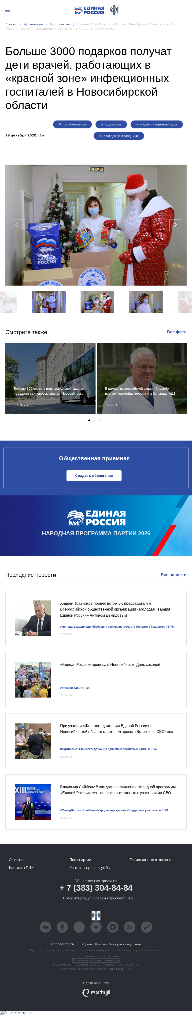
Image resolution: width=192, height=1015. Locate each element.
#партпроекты (70, 749)
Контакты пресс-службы (89, 868)
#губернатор (139, 626)
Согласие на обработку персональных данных (96, 968)
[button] (69, 319)
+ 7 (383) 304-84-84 (96, 888)
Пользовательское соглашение (96, 956)
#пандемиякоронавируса (157, 124)
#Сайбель (89, 810)
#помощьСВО (137, 749)
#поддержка (111, 124)
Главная (11, 24)
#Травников (157, 626)
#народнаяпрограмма (111, 810)
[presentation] (16, 225)
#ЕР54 (170, 626)
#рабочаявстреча (118, 626)
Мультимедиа (33, 24)
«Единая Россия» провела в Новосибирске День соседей (110, 665)
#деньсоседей (70, 688)
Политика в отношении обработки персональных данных (96, 964)
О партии (17, 860)
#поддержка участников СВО (147, 810)
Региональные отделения (151, 860)
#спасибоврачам (72, 124)
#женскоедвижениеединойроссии (104, 749)
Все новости (174, 575)
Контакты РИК (21, 868)
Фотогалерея (60, 24)
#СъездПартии (70, 810)
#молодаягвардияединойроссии (82, 626)
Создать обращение (94, 475)
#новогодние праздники (119, 136)
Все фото (177, 332)
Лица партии (80, 860)
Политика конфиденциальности (96, 960)
